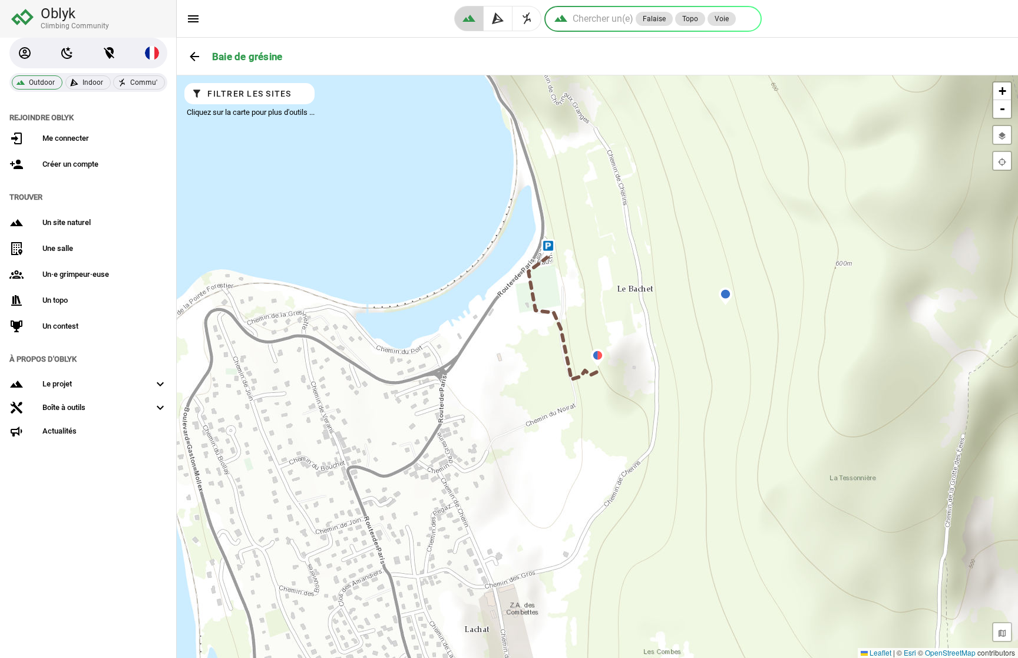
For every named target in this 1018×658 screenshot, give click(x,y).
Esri (910, 652)
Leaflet (879, 652)
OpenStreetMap (950, 652)
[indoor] (498, 18)
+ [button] (1002, 91)
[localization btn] (109, 53)
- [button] (1002, 108)
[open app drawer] (193, 19)
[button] (24, 53)
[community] (527, 18)
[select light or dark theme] (67, 53)
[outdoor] (469, 18)
